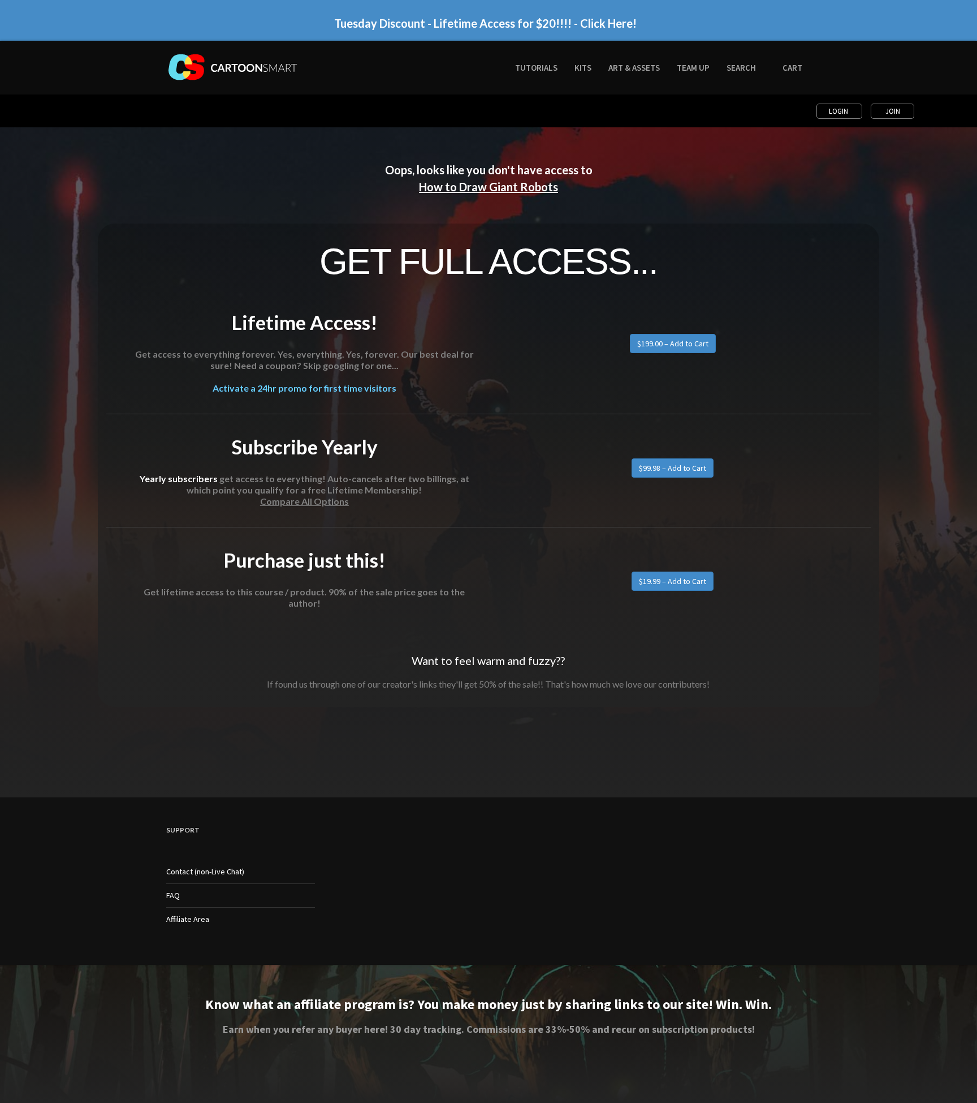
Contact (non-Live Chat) (205, 871)
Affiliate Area (187, 919)
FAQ (173, 895)
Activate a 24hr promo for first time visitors (304, 388)
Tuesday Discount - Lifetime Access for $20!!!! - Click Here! (485, 23)
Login (839, 111)
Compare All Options (304, 501)
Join (893, 111)
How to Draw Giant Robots (488, 187)
